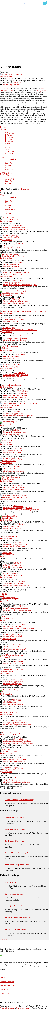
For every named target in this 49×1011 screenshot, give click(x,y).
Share (4, 129)
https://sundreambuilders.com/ (13, 471)
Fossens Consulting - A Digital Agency (19, 800)
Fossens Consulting (7, 1008)
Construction (7, 76)
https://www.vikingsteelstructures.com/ (17, 725)
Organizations (7, 753)
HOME (2, 978)
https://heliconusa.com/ (11, 358)
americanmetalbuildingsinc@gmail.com (17, 741)
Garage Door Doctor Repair (12, 274)
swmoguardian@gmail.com (13, 583)
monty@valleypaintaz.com (12, 450)
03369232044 (18, 680)
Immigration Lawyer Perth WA (17, 865)
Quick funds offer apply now (16, 829)
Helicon (5, 348)
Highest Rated (10, 209)
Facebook (10, 133)
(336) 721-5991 (19, 624)
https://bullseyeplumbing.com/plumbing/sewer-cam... (22, 510)
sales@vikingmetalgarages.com (14, 780)
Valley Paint (6, 442)
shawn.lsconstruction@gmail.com (15, 338)
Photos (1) (8, 149)
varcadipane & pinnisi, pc (14, 817)
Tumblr (9, 139)
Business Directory (7, 982)
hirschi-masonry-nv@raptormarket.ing (16, 545)
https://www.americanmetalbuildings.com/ (18, 743)
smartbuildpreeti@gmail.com (13, 319)
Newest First (9, 179)
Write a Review (7, 173)
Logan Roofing (7, 518)
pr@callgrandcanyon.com (12, 264)
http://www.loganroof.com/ (12, 528)
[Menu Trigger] (45, 3)
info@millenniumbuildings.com (14, 759)
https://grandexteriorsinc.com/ (13, 489)
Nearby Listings (10, 153)
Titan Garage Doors (9, 424)
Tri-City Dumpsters (9, 618)
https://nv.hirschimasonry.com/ (14, 547)
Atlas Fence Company (10, 367)
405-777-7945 (18, 336)
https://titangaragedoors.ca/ (12, 434)
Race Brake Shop (6, 671)
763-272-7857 (18, 485)
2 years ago (25, 189)
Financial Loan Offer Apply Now (17, 853)
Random (8, 165)
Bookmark (5, 127)
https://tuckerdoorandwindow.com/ (15, 229)
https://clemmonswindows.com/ (14, 649)
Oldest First (9, 163)
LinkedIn (9, 141)
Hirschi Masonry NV (9, 536)
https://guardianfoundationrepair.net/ (16, 585)
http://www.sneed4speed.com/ (13, 663)
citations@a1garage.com (12, 283)
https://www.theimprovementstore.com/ (17, 610)
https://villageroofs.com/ (11, 85)
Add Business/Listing (7, 986)
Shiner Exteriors (8, 555)
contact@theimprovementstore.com (15, 608)
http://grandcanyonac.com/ (12, 266)
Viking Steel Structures (8, 712)
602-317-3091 (18, 448)
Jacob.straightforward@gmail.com (15, 301)
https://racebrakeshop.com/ (12, 684)
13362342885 (18, 739)
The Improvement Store (10, 600)
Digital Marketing (22, 1008)
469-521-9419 (18, 281)
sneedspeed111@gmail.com (13, 682)
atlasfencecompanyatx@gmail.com (15, 375)
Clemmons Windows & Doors (13, 637)
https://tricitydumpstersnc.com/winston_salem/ (19, 628)
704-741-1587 (18, 778)
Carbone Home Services (11, 405)
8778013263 (16, 720)
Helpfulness (9, 169)
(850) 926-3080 (19, 524)
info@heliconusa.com (11, 356)
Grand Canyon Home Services (13, 256)
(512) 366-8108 (19, 373)
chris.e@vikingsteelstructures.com (15, 723)
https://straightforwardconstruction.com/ (17, 303)
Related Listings (10, 151)
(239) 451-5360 (19, 354)
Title (6, 203)
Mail (8, 143)
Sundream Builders (9, 461)
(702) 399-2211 (19, 542)
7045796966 (16, 700)
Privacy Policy (5, 993)
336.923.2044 (18, 661)
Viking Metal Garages (10, 770)
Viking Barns (7, 692)
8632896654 (16, 299)
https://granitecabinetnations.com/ (15, 248)
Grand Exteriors (8, 479)
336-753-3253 (18, 83)
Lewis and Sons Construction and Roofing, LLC (19, 330)
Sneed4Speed (5, 657)
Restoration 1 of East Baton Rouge (18, 918)
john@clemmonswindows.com (14, 647)
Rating (7, 167)
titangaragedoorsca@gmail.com (14, 432)
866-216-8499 (18, 757)
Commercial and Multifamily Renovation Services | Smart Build (25, 311)
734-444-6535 (18, 225)
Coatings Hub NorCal (13, 906)
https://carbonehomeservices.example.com (18, 416)
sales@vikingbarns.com (11, 702)
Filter (2, 157)
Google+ (9, 137)
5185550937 (16, 412)
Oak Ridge (6, 88)
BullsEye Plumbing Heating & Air (14, 497)
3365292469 (16, 645)
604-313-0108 (18, 430)
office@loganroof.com (11, 526)
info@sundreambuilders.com (13, 469)
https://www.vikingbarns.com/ (13, 704)
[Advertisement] (24, 37)
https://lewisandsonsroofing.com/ (14, 340)
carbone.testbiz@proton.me (13, 414)
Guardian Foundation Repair (12, 575)
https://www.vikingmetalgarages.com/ (16, 782)
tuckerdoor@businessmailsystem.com (16, 227)
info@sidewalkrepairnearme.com (15, 395)
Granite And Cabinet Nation (12, 238)
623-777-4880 (18, 262)
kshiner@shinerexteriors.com (13, 565)
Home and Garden (9, 639)
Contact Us (4, 989)
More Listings (5, 939)
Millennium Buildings (10, 751)
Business (5, 602)
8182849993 (16, 467)
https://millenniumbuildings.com (14, 761)
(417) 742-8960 (19, 581)
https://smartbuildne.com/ (12, 321)
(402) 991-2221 (19, 244)
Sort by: (8, 159)
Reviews (8, 147)
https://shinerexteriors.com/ (12, 567)
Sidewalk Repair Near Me (11, 385)
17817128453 (18, 317)
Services (5, 620)
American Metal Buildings (11, 733)
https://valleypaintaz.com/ (12, 452)
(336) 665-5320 (19, 606)
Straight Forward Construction (13, 293)
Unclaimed (8, 213)
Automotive (6, 673)
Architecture (19, 735)
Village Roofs (42, 91)
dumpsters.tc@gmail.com (12, 626)
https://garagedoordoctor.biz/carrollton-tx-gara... (20, 285)
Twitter (9, 135)
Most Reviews (10, 207)
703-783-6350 (18, 563)
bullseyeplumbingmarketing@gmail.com (17, 508)
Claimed (8, 211)
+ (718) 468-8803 (22, 391)
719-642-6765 (18, 506)
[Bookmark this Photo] (0, 191)
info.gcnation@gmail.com (12, 246)
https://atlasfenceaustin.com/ (13, 377)
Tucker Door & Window (11, 219)
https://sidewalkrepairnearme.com (15, 397)
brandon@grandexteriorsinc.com (14, 487)
